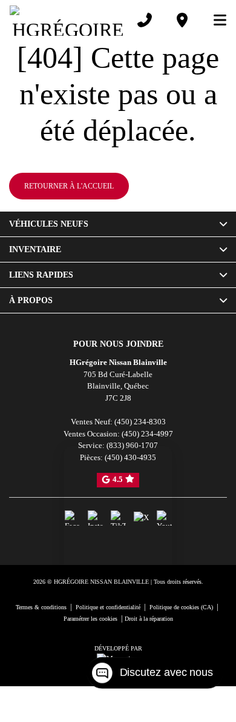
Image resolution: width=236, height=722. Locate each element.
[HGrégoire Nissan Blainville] (66, 20)
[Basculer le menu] (212, 20)
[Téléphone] (142, 20)
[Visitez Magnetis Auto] (118, 694)
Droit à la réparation (166, 654)
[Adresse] (179, 20)
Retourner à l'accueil (67, 222)
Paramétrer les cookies (95, 654)
